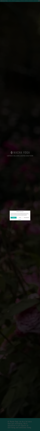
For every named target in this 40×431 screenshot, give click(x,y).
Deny (20, 217)
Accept (13, 217)
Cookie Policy (19, 219)
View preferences (26, 217)
